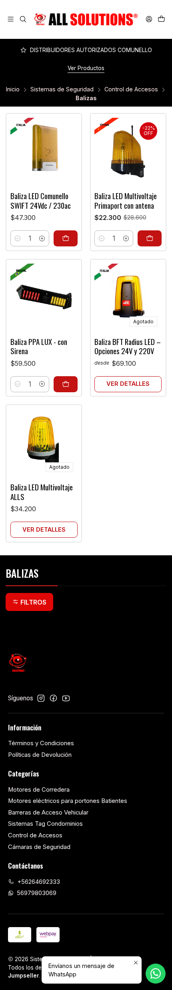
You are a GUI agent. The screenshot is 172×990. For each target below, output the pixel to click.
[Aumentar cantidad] (42, 238)
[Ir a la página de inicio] (86, 19)
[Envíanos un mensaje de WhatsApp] (156, 974)
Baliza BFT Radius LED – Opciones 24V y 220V (127, 346)
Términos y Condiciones (41, 743)
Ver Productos (86, 68)
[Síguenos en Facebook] (53, 698)
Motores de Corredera (39, 789)
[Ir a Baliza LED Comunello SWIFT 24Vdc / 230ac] (44, 151)
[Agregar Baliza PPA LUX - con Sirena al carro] (66, 384)
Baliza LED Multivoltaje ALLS (41, 492)
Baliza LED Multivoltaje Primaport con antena (125, 200)
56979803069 (36, 893)
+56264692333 (38, 881)
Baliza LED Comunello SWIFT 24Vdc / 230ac (40, 200)
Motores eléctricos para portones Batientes (67, 801)
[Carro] (161, 19)
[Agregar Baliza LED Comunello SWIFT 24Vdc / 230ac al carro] (66, 238)
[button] (29, 602)
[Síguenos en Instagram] (41, 698)
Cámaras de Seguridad (39, 847)
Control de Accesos (131, 89)
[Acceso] (148, 19)
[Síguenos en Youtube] (66, 698)
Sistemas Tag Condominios (45, 823)
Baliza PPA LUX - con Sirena (38, 346)
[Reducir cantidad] (17, 238)
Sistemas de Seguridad (62, 89)
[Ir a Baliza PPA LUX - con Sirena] (44, 297)
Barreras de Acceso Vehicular (48, 812)
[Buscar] (23, 19)
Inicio (13, 89)
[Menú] (10, 19)
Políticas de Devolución (40, 754)
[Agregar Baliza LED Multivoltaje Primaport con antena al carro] (150, 238)
